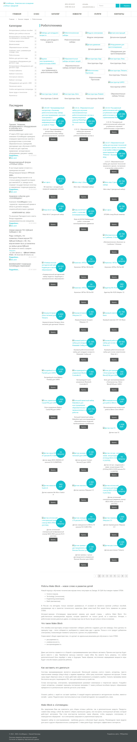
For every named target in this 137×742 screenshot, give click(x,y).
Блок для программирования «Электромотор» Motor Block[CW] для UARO (114, 382)
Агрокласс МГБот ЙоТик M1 (83, 267)
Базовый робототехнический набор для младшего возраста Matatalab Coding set (83, 352)
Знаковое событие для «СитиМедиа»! (19, 197)
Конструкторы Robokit (95, 98)
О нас (36, 14)
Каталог (56, 14)
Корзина (127, 6)
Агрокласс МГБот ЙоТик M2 (114, 267)
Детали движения (95, 49)
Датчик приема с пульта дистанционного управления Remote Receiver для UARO (84, 557)
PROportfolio (124, 734)
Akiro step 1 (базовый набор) (84, 187)
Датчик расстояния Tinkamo (114, 550)
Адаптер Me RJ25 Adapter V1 (114, 292)
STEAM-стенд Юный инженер (114, 214)
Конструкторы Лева (118, 63)
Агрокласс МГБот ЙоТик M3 (83, 292)
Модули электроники (95, 37)
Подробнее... (14, 155)
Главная (11, 19)
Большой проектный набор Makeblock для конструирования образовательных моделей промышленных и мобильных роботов (83, 421)
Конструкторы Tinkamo (118, 75)
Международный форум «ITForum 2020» (20, 163)
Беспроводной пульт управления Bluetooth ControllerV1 (83, 382)
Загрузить (12, 250)
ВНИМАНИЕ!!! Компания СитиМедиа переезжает (20, 265)
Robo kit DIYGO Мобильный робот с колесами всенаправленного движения (84, 221)
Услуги (97, 14)
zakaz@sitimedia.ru (88, 7)
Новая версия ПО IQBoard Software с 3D (21, 231)
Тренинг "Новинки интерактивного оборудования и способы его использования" (22, 127)
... (118, 576)
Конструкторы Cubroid (49, 98)
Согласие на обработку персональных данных (24, 739)
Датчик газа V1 (114, 432)
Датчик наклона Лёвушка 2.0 (84, 490)
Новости (77, 14)
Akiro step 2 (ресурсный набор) (114, 189)
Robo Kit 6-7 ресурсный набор (53, 214)
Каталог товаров (23, 19)
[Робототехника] (19, 4)
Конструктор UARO (118, 87)
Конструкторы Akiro (72, 98)
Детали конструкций (118, 37)
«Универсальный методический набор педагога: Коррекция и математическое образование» (53, 277)
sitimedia (85, 4)
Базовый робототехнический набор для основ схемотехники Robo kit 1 (114, 352)
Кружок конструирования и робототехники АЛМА (49, 70)
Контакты (119, 14)
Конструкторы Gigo (95, 63)
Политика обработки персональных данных (23, 737)
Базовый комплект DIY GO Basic (114, 320)
